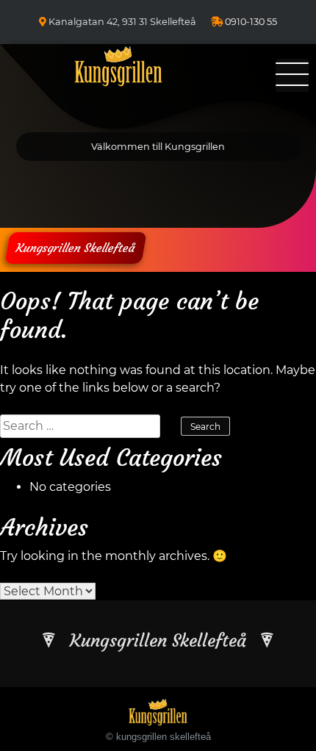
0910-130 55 (251, 21)
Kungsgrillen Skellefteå (76, 247)
